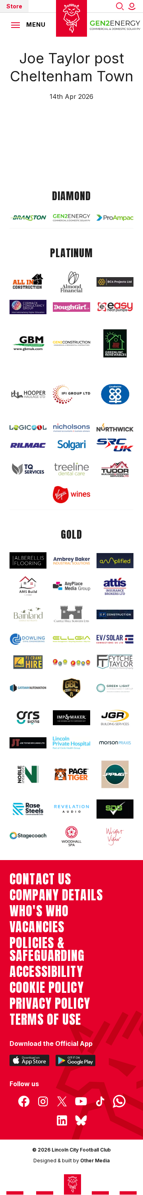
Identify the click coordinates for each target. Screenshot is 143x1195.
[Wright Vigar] (115, 836)
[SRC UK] (115, 445)
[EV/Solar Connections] (115, 639)
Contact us (40, 879)
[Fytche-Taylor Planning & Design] (115, 661)
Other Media (95, 1161)
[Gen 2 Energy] (71, 217)
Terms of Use (45, 1019)
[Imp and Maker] (71, 717)
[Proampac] (115, 218)
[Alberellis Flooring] (28, 560)
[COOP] (115, 394)
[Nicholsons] (71, 427)
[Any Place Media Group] (71, 586)
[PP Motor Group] (115, 774)
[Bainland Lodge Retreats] (28, 614)
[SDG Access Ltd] (115, 809)
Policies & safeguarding (47, 949)
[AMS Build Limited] (28, 586)
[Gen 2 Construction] (71, 343)
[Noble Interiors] (28, 774)
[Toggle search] (120, 6)
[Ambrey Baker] (71, 560)
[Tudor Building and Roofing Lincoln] (115, 469)
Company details (56, 895)
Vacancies (37, 927)
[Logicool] (28, 428)
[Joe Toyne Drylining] (28, 742)
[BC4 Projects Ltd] (115, 282)
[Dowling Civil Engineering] (28, 639)
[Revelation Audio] (71, 808)
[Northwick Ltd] (115, 427)
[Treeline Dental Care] (71, 468)
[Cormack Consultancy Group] (28, 307)
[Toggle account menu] (133, 6)
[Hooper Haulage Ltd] (28, 394)
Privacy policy (50, 1003)
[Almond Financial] (71, 282)
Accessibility (46, 971)
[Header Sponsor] (115, 25)
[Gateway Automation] (28, 687)
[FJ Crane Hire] (28, 662)
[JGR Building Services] (115, 718)
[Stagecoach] (28, 836)
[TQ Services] (28, 469)
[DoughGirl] (71, 307)
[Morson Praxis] (115, 742)
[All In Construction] (28, 281)
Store (14, 6)
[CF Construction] (115, 614)
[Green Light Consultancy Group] (115, 688)
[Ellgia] (71, 639)
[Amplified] (115, 560)
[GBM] (28, 343)
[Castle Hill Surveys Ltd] (71, 614)
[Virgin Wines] (71, 494)
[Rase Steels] (28, 809)
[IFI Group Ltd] (71, 394)
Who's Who (39, 911)
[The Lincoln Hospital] (71, 743)
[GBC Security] (71, 688)
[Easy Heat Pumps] (115, 307)
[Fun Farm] (71, 662)
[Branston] (28, 218)
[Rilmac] (28, 445)
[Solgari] (71, 445)
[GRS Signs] (28, 718)
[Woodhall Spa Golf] (71, 836)
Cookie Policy (47, 987)
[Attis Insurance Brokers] (115, 586)
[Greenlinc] (115, 343)
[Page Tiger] (71, 774)
